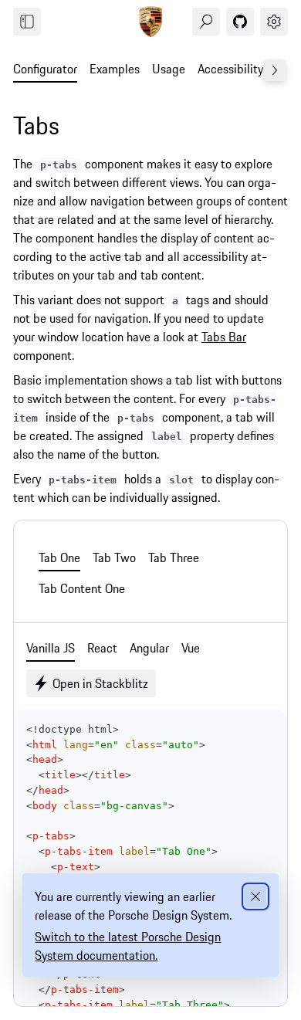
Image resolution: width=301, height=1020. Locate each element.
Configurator (45, 68)
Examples (115, 68)
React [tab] (102, 648)
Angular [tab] (149, 648)
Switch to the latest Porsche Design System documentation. (128, 945)
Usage (168, 68)
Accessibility (230, 68)
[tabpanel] (150, 588)
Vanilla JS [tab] (50, 648)
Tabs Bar (223, 336)
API (284, 68)
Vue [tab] (190, 648)
